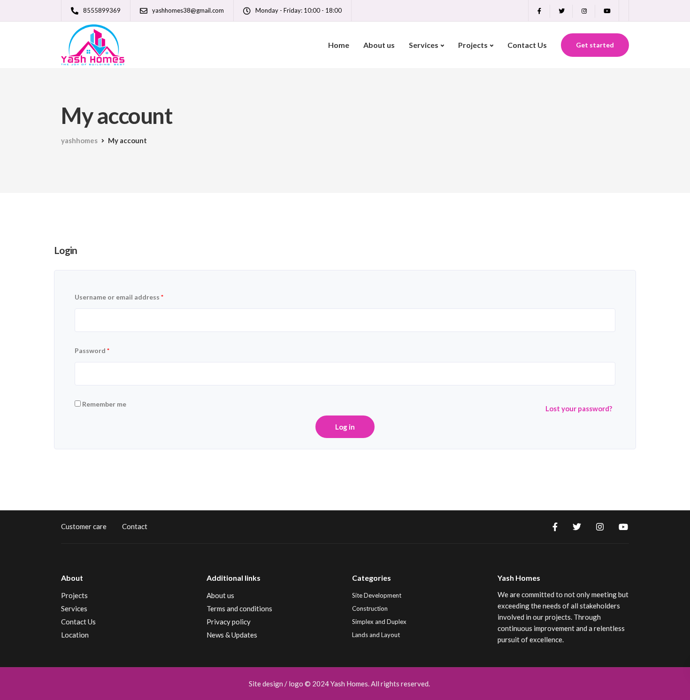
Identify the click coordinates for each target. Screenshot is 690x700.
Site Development (376, 595)
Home (338, 44)
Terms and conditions (239, 608)
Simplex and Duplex (379, 621)
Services (423, 44)
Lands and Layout (376, 634)
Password (92, 350)
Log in (345, 427)
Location (75, 635)
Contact (134, 526)
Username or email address (119, 297)
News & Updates (232, 635)
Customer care (84, 526)
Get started (595, 45)
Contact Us (527, 44)
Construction (370, 608)
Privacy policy (229, 621)
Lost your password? (578, 408)
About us (379, 44)
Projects (473, 44)
